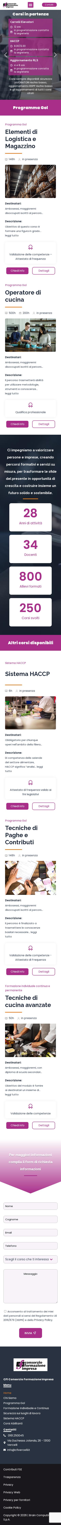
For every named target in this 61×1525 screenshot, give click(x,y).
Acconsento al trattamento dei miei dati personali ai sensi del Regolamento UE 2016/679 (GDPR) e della (30, 1316)
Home (7, 1393)
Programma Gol (16, 124)
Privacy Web (11, 1492)
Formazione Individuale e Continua (26, 1408)
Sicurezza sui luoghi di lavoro (21, 1413)
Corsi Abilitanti (13, 1423)
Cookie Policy (12, 1508)
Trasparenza (12, 1477)
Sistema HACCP (15, 663)
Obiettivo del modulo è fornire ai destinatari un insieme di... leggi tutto (24, 1090)
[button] (30, 5)
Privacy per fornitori (16, 1500)
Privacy (8, 1485)
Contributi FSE (12, 1469)
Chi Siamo (9, 1398)
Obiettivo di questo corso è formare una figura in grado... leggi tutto (23, 231)
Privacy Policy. (43, 1320)
